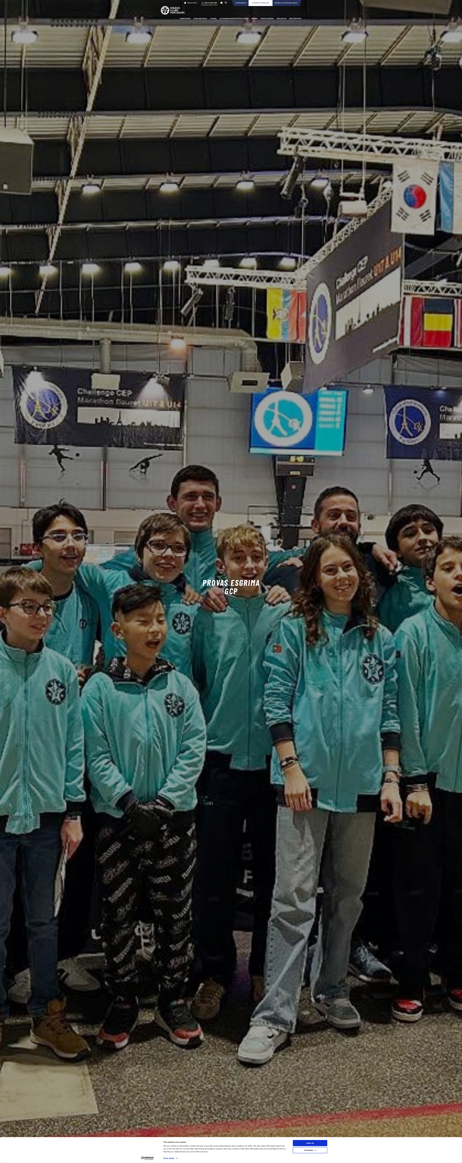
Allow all (310, 1143)
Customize (308, 1150)
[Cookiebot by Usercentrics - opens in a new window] (147, 1158)
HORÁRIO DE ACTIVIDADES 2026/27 (286, 3)
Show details (168, 1158)
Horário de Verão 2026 (260, 3)
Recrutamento (241, 3)
